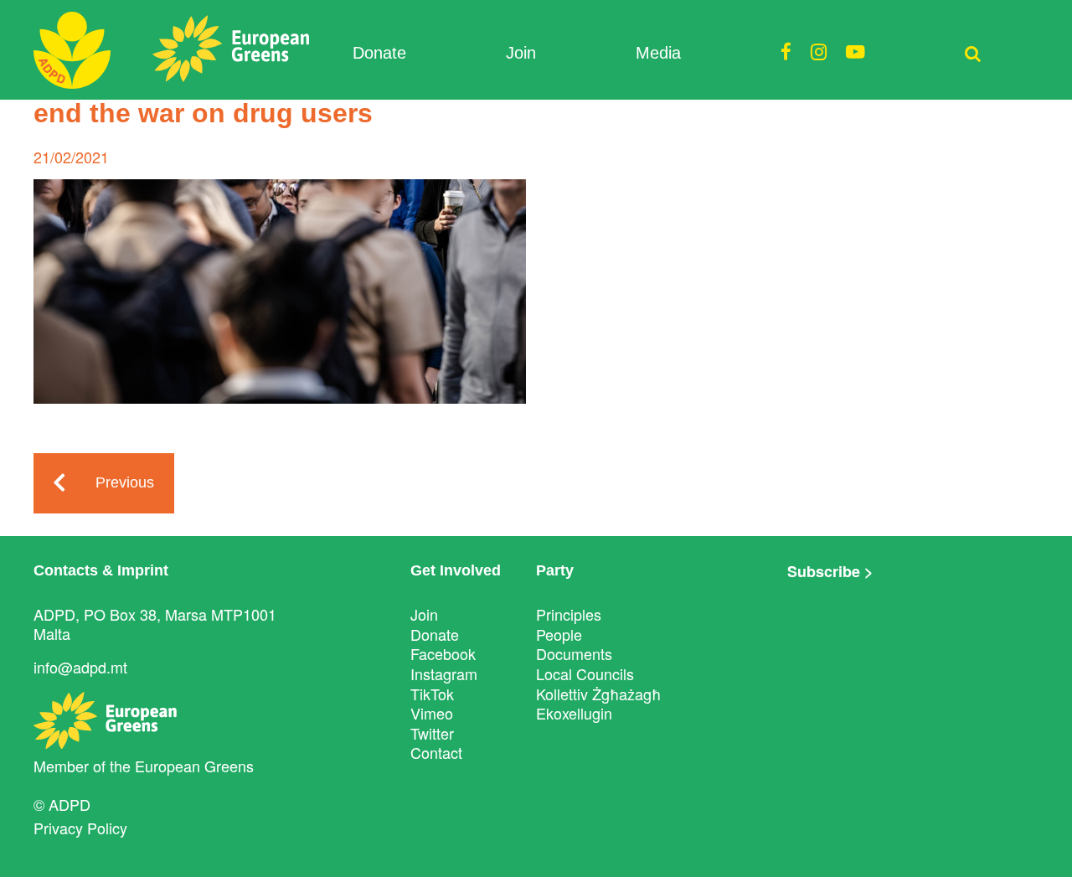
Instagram (443, 673)
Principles (568, 614)
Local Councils (585, 673)
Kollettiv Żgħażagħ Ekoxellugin (598, 704)
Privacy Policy (80, 827)
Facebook (443, 653)
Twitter (432, 733)
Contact (436, 752)
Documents (574, 653)
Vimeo (431, 713)
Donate (379, 53)
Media (658, 53)
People (559, 634)
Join (521, 53)
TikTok (432, 693)
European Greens (194, 765)
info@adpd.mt (80, 667)
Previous (124, 482)
